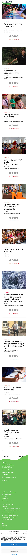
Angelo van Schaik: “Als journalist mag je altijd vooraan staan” (14, 343)
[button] (26, 531)
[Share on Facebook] (10, 36)
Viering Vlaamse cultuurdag (11, 115)
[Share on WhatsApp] (17, 36)
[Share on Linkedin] (15, 36)
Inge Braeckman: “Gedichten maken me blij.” (12, 432)
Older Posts (21, 456)
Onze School (7, 22)
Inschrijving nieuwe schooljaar (12, 388)
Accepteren (14, 544)
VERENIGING (4, 525)
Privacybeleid (14, 554)
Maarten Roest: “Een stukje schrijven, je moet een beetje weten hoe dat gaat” (13, 297)
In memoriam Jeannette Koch (11, 71)
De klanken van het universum (13, 25)
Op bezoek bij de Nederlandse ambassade (11, 206)
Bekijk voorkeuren (14, 551)
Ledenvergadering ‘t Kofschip (13, 250)
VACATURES (4, 527)
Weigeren (14, 548)
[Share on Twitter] (13, 36)
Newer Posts (7, 456)
